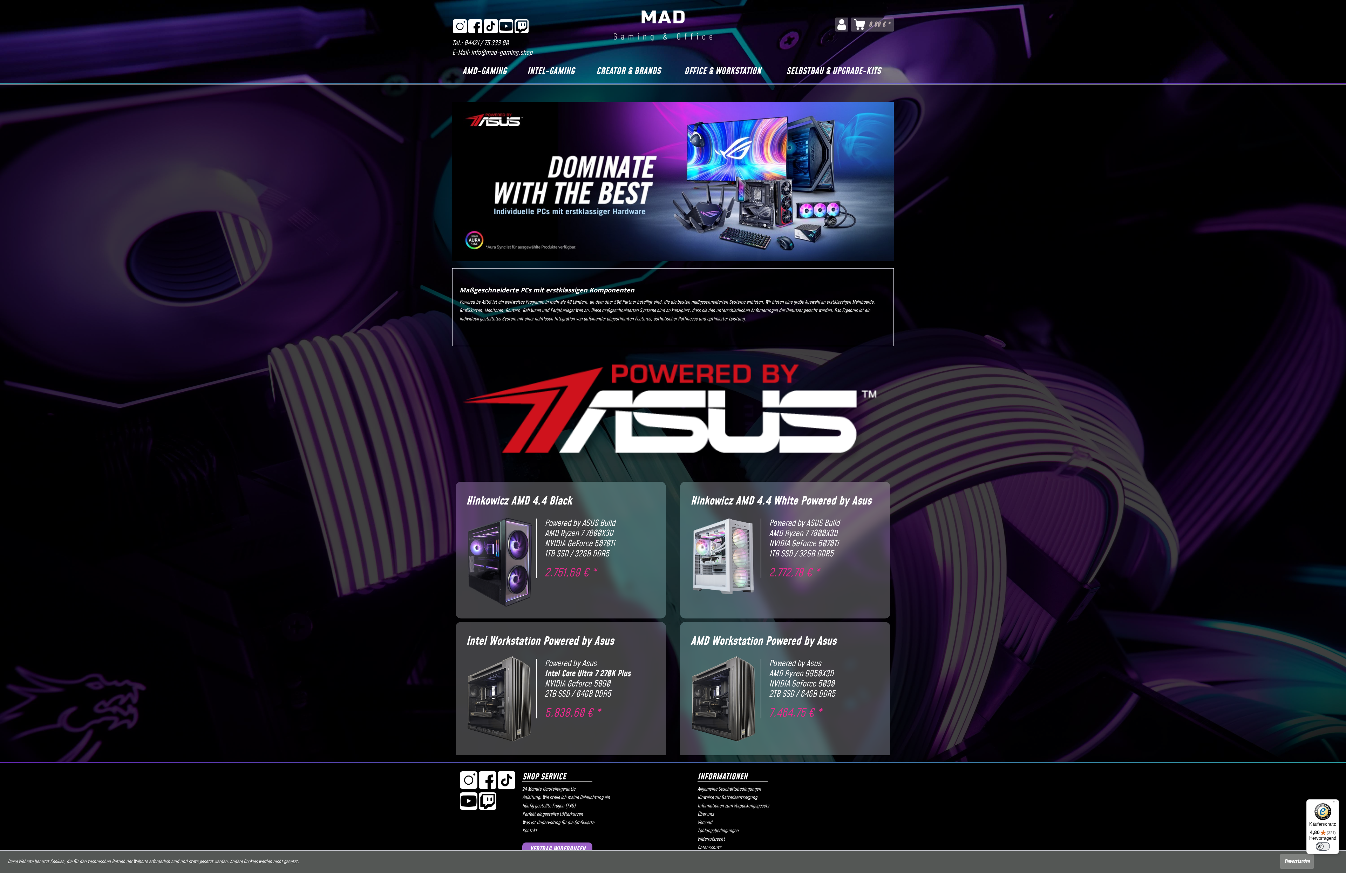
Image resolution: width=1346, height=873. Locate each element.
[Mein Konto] (841, 25)
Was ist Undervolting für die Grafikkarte (558, 822)
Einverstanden (1297, 861)
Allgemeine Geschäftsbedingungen (729, 789)
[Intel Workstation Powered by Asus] (557, 695)
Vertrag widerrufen (557, 849)
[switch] (1323, 846)
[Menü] (1335, 803)
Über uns (706, 814)
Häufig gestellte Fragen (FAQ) (549, 806)
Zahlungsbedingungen (718, 830)
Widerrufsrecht (711, 839)
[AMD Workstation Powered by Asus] (782, 695)
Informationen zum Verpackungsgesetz (733, 806)
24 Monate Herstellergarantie (548, 789)
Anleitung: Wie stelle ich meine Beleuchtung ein (566, 797)
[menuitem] (841, 25)
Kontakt (529, 830)
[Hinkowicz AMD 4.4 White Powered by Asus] (782, 555)
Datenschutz (709, 847)
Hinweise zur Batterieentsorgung (727, 797)
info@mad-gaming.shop (501, 52)
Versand (705, 822)
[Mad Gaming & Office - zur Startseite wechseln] (663, 26)
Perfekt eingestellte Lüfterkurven (552, 814)
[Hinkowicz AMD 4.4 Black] (557, 555)
